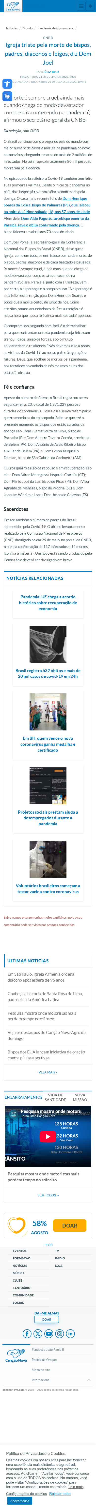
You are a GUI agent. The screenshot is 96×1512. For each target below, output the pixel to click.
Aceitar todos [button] (19, 1500)
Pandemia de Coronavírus (55, 28)
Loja (59, 1265)
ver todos (48, 1195)
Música (19, 1273)
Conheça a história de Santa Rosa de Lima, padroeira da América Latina (45, 996)
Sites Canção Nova (90, 6)
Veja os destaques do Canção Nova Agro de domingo (47, 1035)
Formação (22, 1258)
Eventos (20, 1250)
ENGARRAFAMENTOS (23, 1097)
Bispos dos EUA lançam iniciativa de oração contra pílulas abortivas (46, 1054)
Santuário (22, 1288)
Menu (81, 6)
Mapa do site (41, 1370)
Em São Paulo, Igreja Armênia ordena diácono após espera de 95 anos (41, 977)
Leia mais (75, 1486)
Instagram (60, 1334)
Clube (17, 1280)
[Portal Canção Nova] (13, 6)
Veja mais (48, 1072)
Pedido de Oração (44, 1360)
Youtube (49, 1334)
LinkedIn (70, 1334)
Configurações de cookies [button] (26, 1493)
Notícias (12, 28)
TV (57, 1250)
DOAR (46, 1319)
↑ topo (48, 1245)
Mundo (27, 28)
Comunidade (23, 1295)
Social (18, 1302)
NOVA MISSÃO (80, 1097)
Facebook (27, 1334)
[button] (7, 84)
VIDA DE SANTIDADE (55, 1097)
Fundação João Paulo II (48, 1349)
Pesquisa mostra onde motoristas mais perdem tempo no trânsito (42, 1016)
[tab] (23, 1097)
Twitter (38, 1334)
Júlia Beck (51, 71)
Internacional (41, 1380)
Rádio (60, 1258)
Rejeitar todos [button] (60, 1493)
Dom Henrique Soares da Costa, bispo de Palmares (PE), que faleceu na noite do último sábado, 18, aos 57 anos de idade (47, 205)
